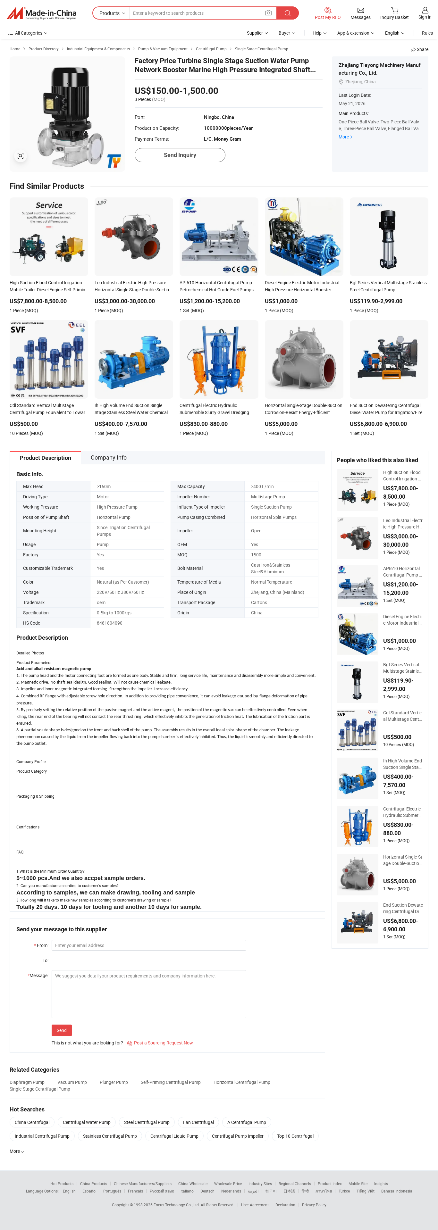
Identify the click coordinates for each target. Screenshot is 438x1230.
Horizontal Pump (114, 517)
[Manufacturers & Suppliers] (41, 13)
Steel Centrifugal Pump (147, 1122)
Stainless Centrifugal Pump (110, 1136)
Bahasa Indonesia (396, 1190)
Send (62, 1030)
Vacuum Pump (72, 1082)
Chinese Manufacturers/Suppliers (143, 1183)
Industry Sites (260, 1183)
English (69, 1190)
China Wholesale (192, 1183)
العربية (253, 1190)
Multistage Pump (268, 497)
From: (41, 945)
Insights (381, 1183)
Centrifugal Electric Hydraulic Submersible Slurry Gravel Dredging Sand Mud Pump (403, 812)
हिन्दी (305, 1190)
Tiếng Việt (366, 1190)
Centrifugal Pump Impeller (238, 1136)
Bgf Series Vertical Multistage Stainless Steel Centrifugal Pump (403, 667)
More (344, 137)
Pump (103, 544)
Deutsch (207, 1190)
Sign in (425, 17)
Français (135, 1190)
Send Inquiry (180, 155)
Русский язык (162, 1190)
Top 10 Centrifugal (295, 1136)
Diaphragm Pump (27, 1082)
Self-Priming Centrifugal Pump (171, 1082)
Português (112, 1190)
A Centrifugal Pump (246, 1122)
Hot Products (61, 1183)
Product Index (330, 1183)
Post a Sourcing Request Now (160, 1043)
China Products (93, 1183)
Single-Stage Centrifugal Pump (40, 1089)
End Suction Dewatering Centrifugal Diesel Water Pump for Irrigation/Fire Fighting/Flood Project (403, 908)
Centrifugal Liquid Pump (174, 1136)
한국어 (271, 1190)
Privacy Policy (314, 1204)
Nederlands (231, 1190)
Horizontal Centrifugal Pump (242, 1082)
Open (256, 531)
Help (317, 33)
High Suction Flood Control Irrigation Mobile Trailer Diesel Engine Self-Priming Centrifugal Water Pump (403, 475)
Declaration (285, 1204)
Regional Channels (295, 1183)
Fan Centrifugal (198, 1122)
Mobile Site (358, 1183)
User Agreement (255, 1204)
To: (45, 960)
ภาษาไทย (324, 1190)
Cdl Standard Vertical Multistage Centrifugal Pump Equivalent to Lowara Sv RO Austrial (403, 716)
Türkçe (344, 1190)
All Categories (28, 33)
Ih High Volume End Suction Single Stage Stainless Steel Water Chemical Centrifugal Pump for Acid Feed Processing (402, 764)
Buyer (284, 33)
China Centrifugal (32, 1122)
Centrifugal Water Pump (87, 1122)
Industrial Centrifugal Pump (42, 1136)
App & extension (353, 33)
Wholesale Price (228, 1183)
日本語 (289, 1190)
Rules (427, 33)
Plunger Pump (114, 1082)
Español (89, 1190)
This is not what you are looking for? (87, 1043)
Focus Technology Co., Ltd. (177, 1204)
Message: (38, 975)
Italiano (187, 1190)
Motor (103, 497)
